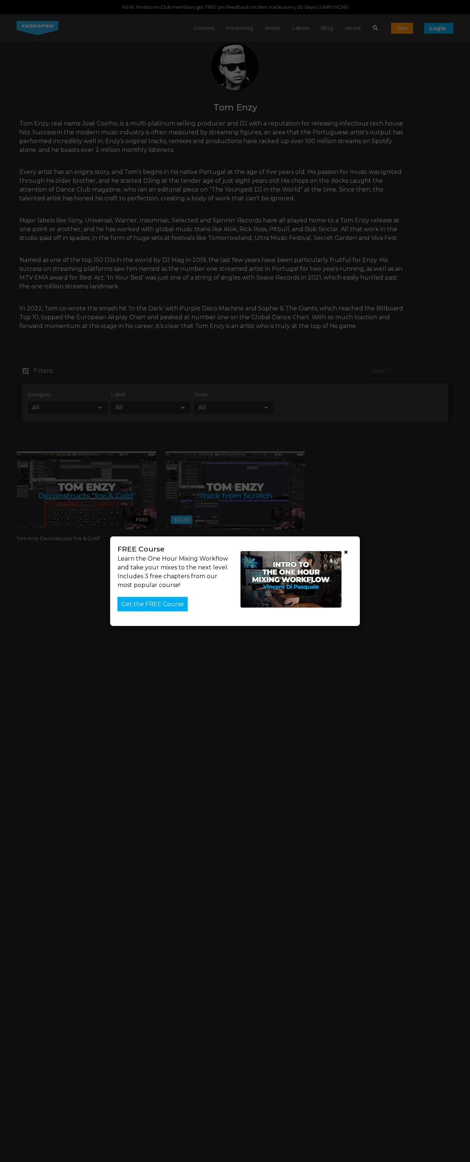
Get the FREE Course (152, 603)
